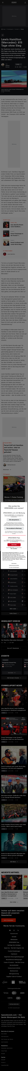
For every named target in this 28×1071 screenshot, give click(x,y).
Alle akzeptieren (14, 519)
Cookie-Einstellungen (14, 567)
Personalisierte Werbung (14, 528)
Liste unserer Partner (18, 559)
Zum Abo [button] (14, 544)
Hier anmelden (14, 548)
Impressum (14, 563)
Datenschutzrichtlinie (14, 565)
